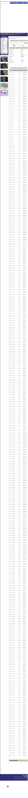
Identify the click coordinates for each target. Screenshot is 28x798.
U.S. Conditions (13, 2)
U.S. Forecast (20, 2)
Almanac (2, 47)
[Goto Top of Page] (8, 783)
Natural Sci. (3, 48)
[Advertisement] (14, 18)
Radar (2, 42)
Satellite (2, 44)
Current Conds (3, 45)
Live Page (2, 39)
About (2, 51)
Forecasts (3, 41)
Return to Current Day (12, 38)
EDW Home (3, 38)
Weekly (23, 45)
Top (23, 775)
